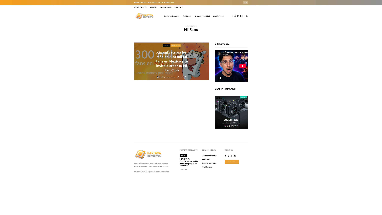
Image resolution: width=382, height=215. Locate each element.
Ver (245, 2)
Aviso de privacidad (166, 7)
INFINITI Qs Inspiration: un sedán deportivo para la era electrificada (189, 162)
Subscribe (232, 162)
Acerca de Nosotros (140, 7)
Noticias (166, 45)
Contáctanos (179, 7)
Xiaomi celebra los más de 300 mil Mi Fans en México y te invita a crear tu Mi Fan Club (171, 61)
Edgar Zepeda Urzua (168, 77)
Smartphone (176, 45)
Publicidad (153, 7)
